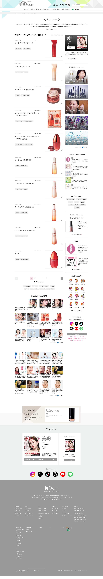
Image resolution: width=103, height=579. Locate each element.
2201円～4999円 (27, 48)
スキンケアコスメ (19, 532)
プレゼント (35, 286)
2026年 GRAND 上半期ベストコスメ (80, 520)
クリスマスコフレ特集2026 (20, 530)
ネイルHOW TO (55, 511)
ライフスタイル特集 (65, 513)
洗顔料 (17, 72)
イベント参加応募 (27, 286)
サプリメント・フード (20, 551)
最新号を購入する (29, 459)
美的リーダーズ (29, 531)
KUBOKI (46, 286)
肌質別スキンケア (18, 508)
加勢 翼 (32, 288)
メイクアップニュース (29, 515)
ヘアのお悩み (40, 515)
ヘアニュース (40, 518)
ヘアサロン (40, 516)
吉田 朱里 (38, 288)
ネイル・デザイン (55, 508)
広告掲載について (82, 570)
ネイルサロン (54, 510)
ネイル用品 (18, 540)
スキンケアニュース (18, 515)
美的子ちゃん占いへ (76, 310)
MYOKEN (52, 286)
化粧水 (17, 165)
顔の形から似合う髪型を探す (43, 513)
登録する (36, 570)
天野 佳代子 (51, 288)
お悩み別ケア (17, 510)
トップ (16, 13)
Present (41, 286)
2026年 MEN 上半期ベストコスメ (80, 517)
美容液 (17, 259)
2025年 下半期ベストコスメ (79, 510)
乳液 (17, 189)
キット (17, 548)
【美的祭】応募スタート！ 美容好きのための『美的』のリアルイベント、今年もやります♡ (83, 249)
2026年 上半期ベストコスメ (79, 508)
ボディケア (64, 508)
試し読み (50, 459)
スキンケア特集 (18, 513)
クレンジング (18, 48)
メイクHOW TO (28, 508)
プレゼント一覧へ (76, 269)
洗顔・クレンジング (18, 511)
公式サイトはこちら (50, 29)
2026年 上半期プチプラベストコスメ (80, 515)
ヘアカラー (40, 511)
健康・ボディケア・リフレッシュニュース (67, 515)
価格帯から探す (18, 558)
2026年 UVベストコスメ (78, 513)
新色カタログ (27, 511)
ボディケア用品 (18, 543)
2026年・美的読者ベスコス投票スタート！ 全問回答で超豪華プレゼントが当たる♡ (83, 262)
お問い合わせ (67, 570)
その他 (17, 553)
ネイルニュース (55, 513)
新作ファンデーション (29, 513)
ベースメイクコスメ (19, 534)
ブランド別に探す (24, 13)
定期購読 (40, 459)
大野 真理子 (44, 288)
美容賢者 (27, 529)
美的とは (60, 570)
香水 (16, 550)
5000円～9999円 (23, 189)
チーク (17, 546)
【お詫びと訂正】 (71, 59)
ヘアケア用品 (18, 542)
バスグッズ (18, 545)
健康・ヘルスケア (65, 511)
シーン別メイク (27, 510)
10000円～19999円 (25, 95)
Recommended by (53, 342)
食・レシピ (64, 510)
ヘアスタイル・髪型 (42, 510)
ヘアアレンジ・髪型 (42, 508)
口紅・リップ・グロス (20, 537)
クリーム (17, 95)
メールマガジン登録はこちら (77, 334)
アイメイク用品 (18, 535)
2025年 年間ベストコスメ (78, 511)
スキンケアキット (19, 121)
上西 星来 (26, 288)
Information (74, 570)
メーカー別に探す (19, 554)
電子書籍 (69, 460)
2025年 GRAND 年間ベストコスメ (80, 521)
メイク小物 (18, 538)
